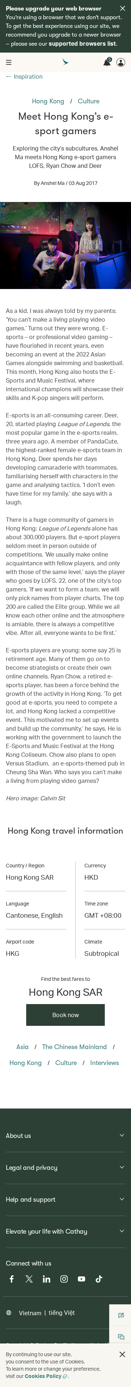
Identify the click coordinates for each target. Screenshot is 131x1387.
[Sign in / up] (120, 62)
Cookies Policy (43, 1376)
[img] (122, 8)
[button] (122, 1354)
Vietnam (30, 1313)
